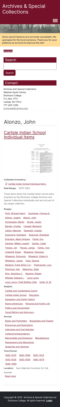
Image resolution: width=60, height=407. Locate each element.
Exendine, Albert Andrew (17, 239)
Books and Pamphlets (16, 320)
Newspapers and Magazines (19, 342)
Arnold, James (34, 222)
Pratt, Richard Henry (15, 213)
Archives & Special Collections (23, 9)
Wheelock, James (14, 260)
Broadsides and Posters (41, 320)
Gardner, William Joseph (17, 243)
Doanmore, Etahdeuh (15, 235)
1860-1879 (10, 355)
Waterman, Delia (30, 269)
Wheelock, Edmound (15, 256)
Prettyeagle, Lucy (43, 265)
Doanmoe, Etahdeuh (39, 235)
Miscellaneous (42, 338)
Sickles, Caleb (39, 243)
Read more (10, 376)
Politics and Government (17, 308)
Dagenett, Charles (33, 230)
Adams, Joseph (13, 217)
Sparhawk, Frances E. (39, 213)
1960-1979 (38, 359)
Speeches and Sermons (17, 346)
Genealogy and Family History (20, 299)
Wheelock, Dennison (34, 252)
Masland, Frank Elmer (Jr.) (18, 265)
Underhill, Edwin (13, 252)
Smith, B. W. (45, 282)
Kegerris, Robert (33, 273)
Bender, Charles (13, 226)
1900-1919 (38, 355)
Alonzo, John (29, 217)
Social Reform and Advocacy (19, 312)
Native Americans (14, 303)
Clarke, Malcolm (13, 230)
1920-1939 (10, 359)
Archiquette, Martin (14, 222)
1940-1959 (24, 359)
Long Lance (33, 278)
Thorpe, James (27, 247)
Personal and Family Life (37, 303)
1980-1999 (10, 363)
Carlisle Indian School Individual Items (27, 184)
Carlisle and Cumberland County (21, 290)
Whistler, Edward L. (14, 278)
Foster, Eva (37, 239)
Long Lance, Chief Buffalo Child (21, 282)
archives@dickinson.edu (16, 108)
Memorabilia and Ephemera (18, 338)
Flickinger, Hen (12, 269)
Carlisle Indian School (15, 295)
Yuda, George (32, 260)
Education (34, 295)
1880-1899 (24, 355)
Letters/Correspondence (17, 333)
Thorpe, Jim (11, 247)
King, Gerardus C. (14, 273)
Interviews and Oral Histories (19, 329)
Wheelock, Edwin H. (38, 256)
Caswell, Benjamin (33, 226)
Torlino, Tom (43, 247)
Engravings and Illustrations (19, 325)
